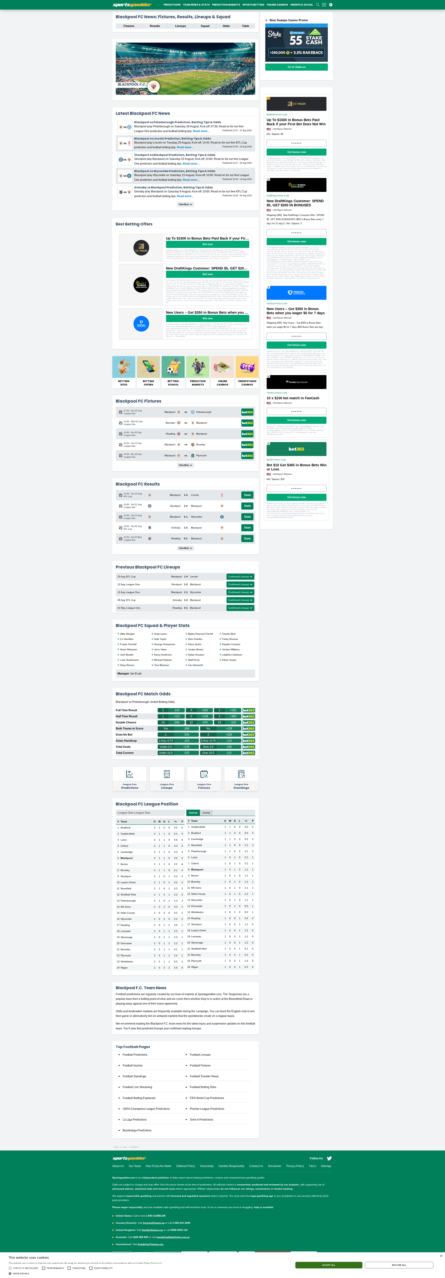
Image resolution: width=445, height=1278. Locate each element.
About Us (118, 1166)
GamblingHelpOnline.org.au (173, 1237)
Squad (205, 26)
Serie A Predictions (201, 1119)
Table (245, 26)
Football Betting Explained (139, 1098)
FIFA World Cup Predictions (207, 1098)
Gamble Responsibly (231, 1166)
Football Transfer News (204, 1076)
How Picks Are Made (158, 1166)
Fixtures (129, 26)
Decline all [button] (399, 1265)
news (125, 1147)
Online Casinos (277, 4)
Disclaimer (274, 1166)
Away (206, 813)
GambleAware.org (152, 1230)
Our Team (135, 1166)
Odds (226, 26)
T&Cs (312, 1166)
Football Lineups (200, 1054)
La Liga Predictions (135, 1119)
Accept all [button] (328, 1265)
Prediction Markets (226, 4)
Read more (156, 1262)
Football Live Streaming (137, 1087)
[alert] (222, 1265)
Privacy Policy (295, 1166)
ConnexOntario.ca (153, 1222)
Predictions (172, 4)
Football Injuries (133, 1065)
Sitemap (326, 1166)
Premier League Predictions (207, 1108)
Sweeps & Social (301, 4)
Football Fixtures (200, 1065)
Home (193, 813)
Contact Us (256, 1166)
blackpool (134, 1147)
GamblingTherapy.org (150, 1244)
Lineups (180, 26)
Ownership (206, 1166)
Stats (247, 495)
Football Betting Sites (203, 1087)
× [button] (441, 1256)
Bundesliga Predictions (137, 1130)
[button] (85, 1273)
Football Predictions (135, 1054)
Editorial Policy (185, 1166)
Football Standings (134, 1076)
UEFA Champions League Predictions (146, 1108)
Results (155, 26)
